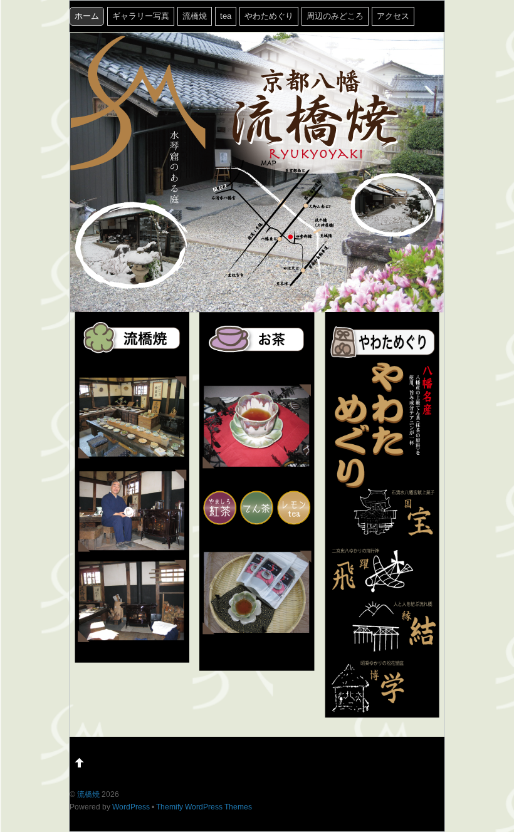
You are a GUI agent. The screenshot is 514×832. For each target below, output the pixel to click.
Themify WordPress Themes (204, 807)
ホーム (87, 16)
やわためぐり (268, 16)
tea (225, 16)
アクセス (393, 16)
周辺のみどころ (335, 16)
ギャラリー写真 (140, 16)
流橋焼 (194, 16)
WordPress (131, 807)
